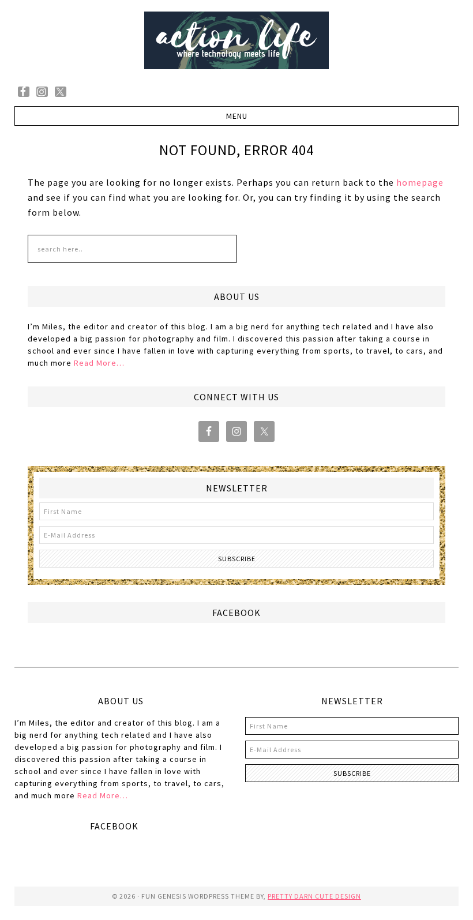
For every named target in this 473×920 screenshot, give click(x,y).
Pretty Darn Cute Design (314, 896)
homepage (420, 182)
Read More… (99, 363)
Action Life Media (236, 40)
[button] (236, 116)
